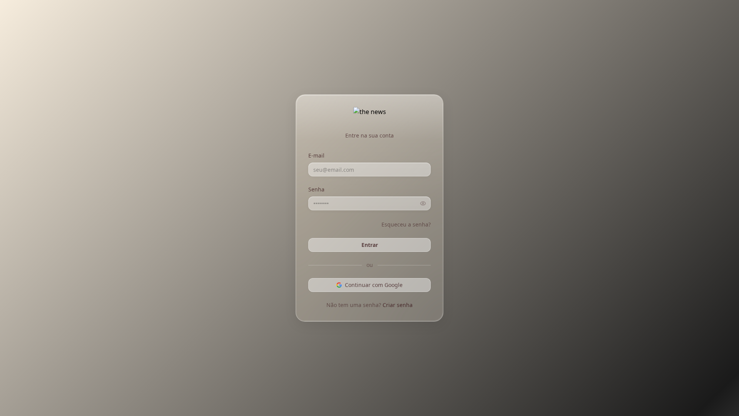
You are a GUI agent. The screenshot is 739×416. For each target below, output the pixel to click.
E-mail (316, 155)
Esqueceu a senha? (406, 224)
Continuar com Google (374, 285)
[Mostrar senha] (423, 203)
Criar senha (398, 305)
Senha (316, 189)
